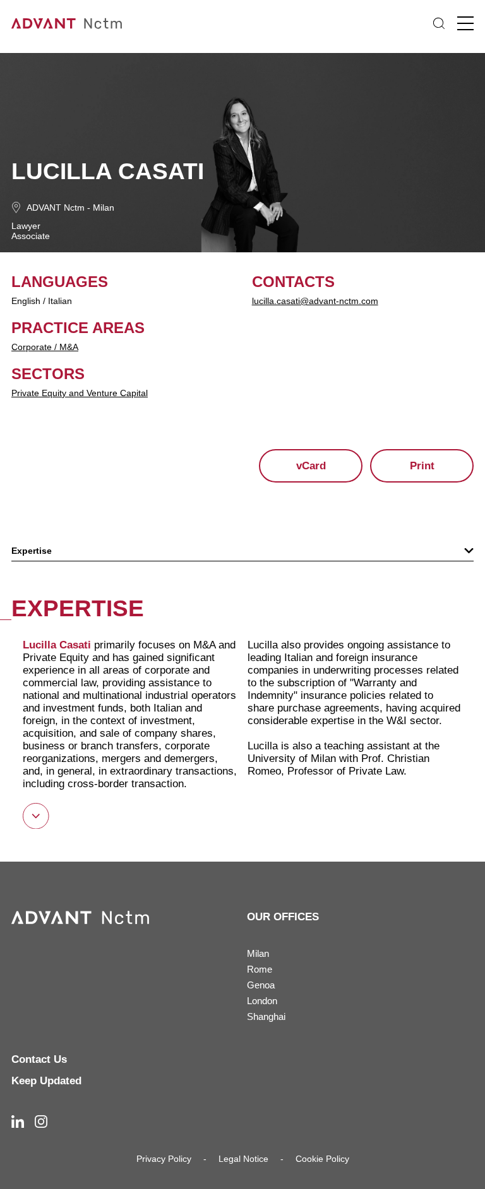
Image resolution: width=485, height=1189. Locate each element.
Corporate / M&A (44, 347)
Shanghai (266, 1016)
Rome (259, 969)
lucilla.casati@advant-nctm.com (315, 301)
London (262, 1000)
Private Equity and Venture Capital (79, 393)
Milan (103, 207)
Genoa (261, 985)
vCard (311, 466)
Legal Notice (243, 1159)
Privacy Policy (163, 1159)
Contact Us (39, 1059)
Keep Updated (46, 1081)
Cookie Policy (322, 1159)
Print (422, 466)
